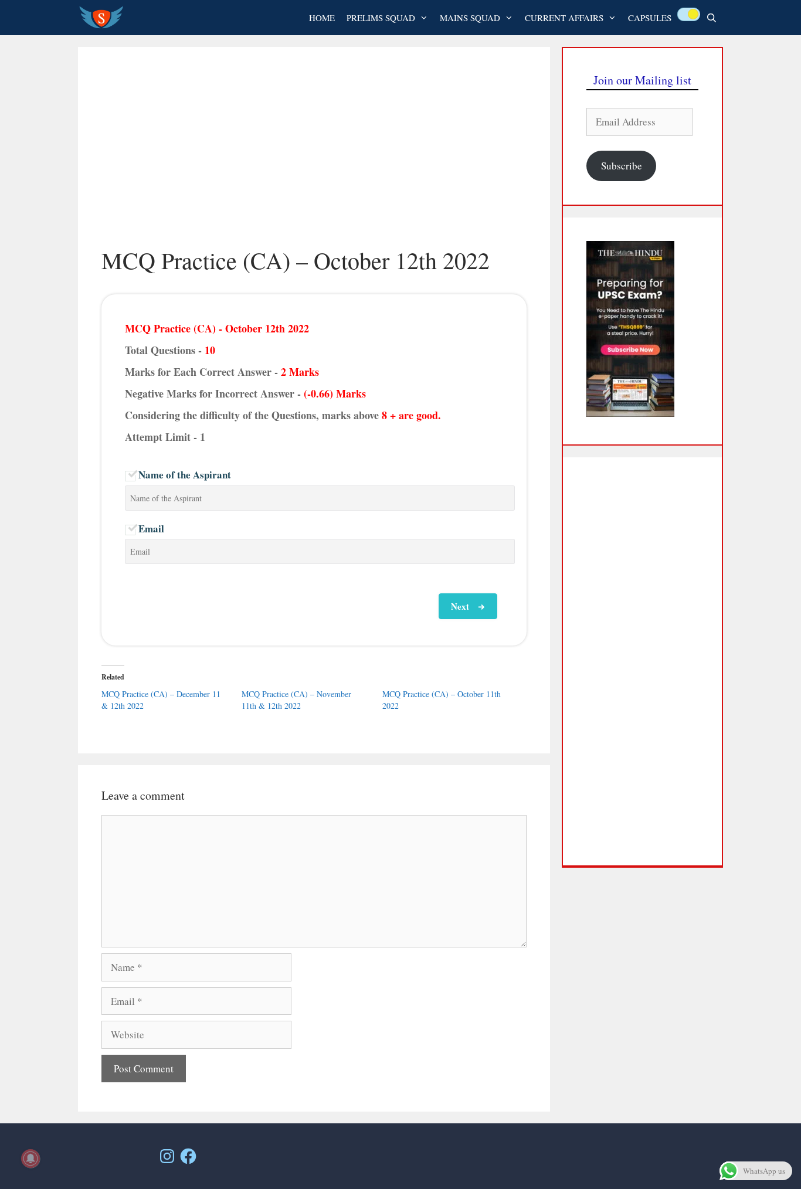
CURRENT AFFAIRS (564, 17)
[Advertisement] (314, 158)
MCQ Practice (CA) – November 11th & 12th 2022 (296, 699)
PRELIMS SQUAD (381, 17)
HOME (322, 17)
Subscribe (621, 165)
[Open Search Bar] (711, 17)
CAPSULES (649, 17)
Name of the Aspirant (184, 474)
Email (151, 528)
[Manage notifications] (30, 1158)
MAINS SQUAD (470, 17)
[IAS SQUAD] (104, 17)
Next (460, 606)
